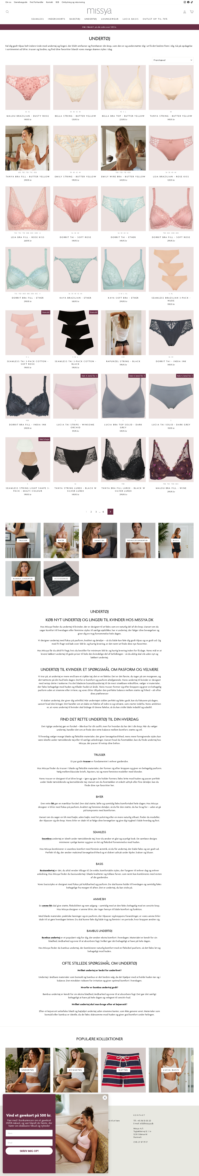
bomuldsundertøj (95, 683)
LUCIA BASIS (131, 19)
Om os (8, 2)
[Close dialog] (104, 1097)
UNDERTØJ (90, 19)
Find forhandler (36, 2)
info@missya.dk (147, 1123)
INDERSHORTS (56, 19)
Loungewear (110, 19)
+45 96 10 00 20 (144, 1120)
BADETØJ (75, 19)
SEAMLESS (37, 19)
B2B (57, 2)
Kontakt (49, 2)
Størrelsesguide (20, 2)
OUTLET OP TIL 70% (155, 19)
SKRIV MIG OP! (29, 1151)
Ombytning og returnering (73, 2)
